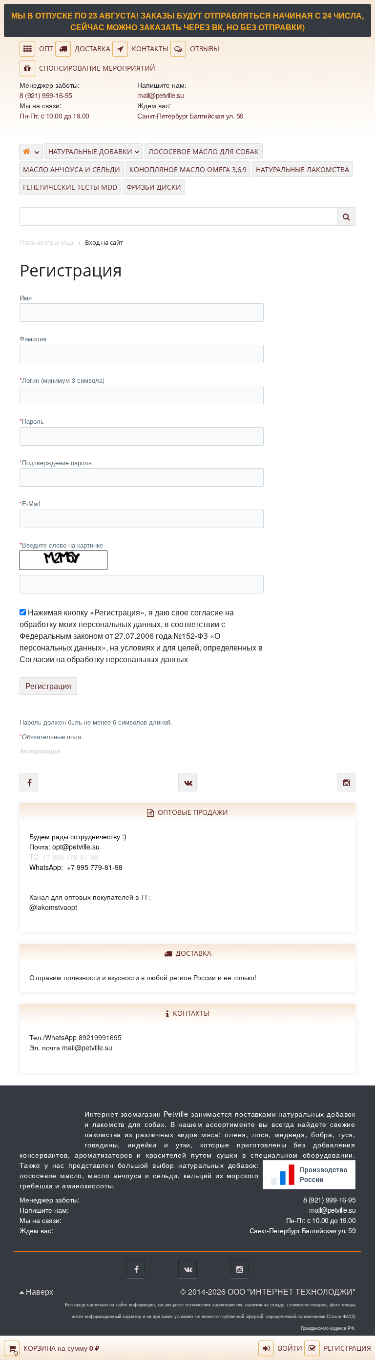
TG (77, 846)
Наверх (38, 1291)
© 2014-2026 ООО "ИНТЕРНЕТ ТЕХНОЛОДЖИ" (267, 1291)
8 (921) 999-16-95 (46, 95)
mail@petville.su (160, 95)
